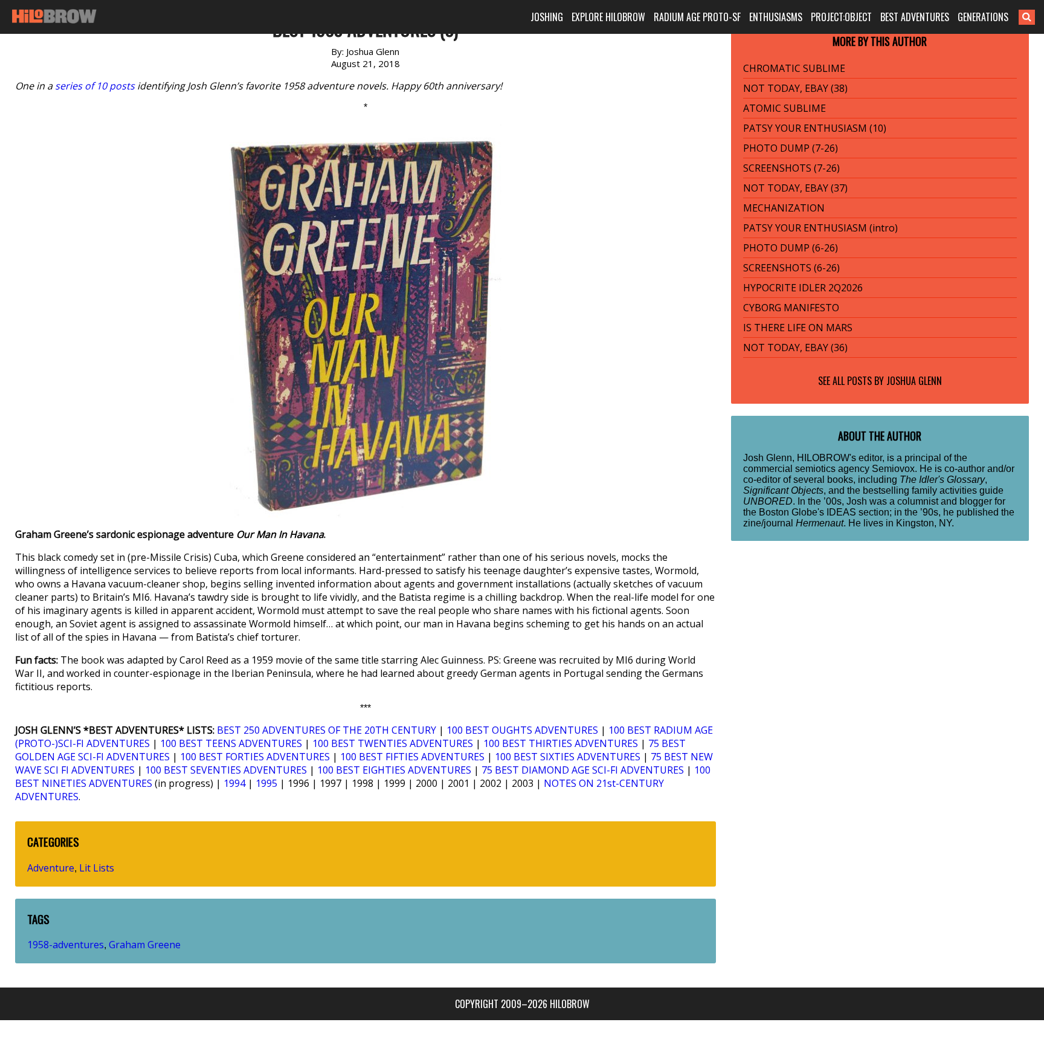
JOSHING (546, 17)
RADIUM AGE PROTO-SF (697, 17)
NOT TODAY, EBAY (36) (795, 347)
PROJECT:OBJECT (841, 17)
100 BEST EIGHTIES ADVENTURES (394, 770)
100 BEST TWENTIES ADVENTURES (392, 743)
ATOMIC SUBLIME (784, 108)
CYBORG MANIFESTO (791, 307)
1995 (266, 783)
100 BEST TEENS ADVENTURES (231, 743)
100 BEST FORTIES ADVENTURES (255, 756)
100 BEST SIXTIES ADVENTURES (567, 756)
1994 (234, 783)
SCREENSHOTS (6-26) (791, 267)
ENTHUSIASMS (775, 17)
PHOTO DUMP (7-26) (790, 148)
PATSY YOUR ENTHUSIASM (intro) (820, 227)
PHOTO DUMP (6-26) (790, 247)
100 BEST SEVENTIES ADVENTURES (226, 770)
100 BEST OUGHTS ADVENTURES (522, 730)
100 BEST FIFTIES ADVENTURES (412, 756)
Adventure (50, 868)
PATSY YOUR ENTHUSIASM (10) (814, 128)
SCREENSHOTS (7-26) (791, 168)
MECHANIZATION (784, 208)
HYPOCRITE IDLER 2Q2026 (803, 287)
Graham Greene (145, 944)
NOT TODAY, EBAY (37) (795, 188)
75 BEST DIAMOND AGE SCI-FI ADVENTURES (583, 770)
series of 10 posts (95, 85)
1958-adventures (65, 944)
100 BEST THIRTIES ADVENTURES (560, 743)
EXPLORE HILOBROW (608, 17)
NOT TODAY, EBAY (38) (795, 88)
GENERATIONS (983, 17)
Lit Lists (96, 868)
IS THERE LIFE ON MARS (797, 327)
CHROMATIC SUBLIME (794, 68)
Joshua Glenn (914, 380)
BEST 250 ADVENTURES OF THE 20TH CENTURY (326, 730)
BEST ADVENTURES (914, 17)
